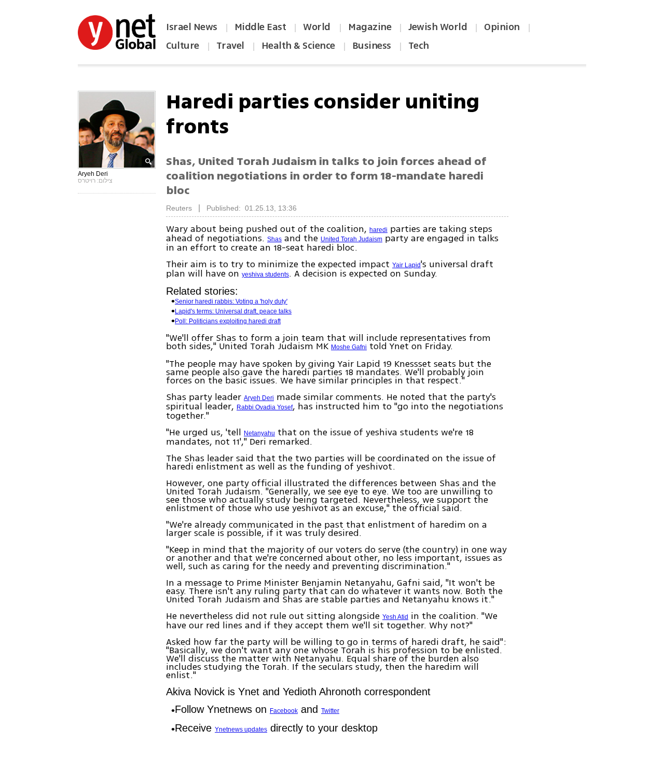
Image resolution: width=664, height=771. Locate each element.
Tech (418, 45)
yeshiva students (265, 274)
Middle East (260, 27)
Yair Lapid (406, 265)
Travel (230, 45)
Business (371, 45)
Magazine (369, 27)
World (318, 27)
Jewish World (437, 27)
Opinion (502, 27)
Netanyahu (259, 433)
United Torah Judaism (351, 239)
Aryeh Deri (259, 398)
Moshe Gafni (349, 347)
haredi (378, 229)
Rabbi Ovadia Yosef (265, 407)
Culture (182, 45)
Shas (274, 239)
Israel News (191, 27)
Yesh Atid (395, 617)
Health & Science (298, 45)
